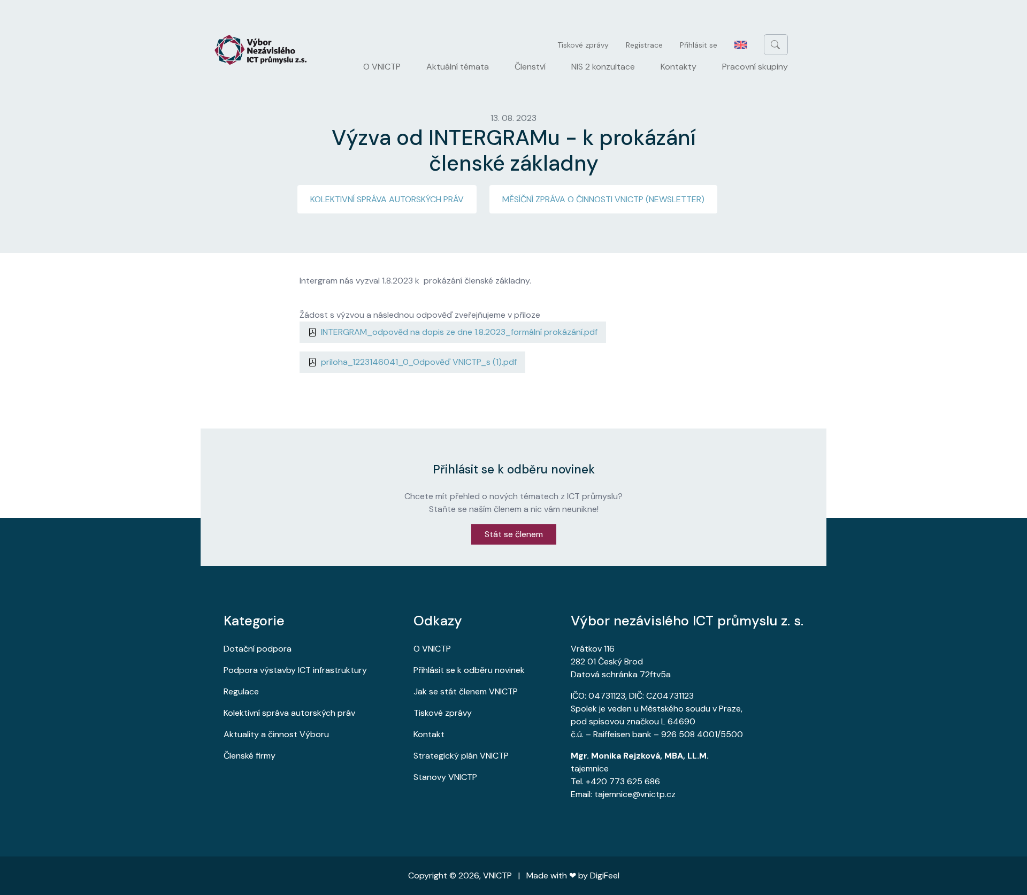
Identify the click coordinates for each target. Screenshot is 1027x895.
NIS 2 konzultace (603, 66)
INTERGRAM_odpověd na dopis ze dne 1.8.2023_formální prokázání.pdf (459, 332)
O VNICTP (382, 66)
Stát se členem (514, 534)
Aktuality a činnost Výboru (276, 734)
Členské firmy (249, 755)
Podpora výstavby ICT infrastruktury (295, 670)
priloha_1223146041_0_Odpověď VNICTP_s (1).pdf (419, 362)
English (740, 45)
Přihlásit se (698, 45)
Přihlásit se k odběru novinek (469, 670)
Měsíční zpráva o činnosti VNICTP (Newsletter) (603, 199)
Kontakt (428, 734)
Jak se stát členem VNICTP (465, 691)
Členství (530, 66)
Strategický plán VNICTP (461, 755)
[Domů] (264, 50)
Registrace (644, 45)
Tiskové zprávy (583, 45)
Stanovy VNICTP (445, 777)
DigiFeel (604, 875)
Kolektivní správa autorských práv (387, 199)
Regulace (241, 691)
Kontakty (678, 66)
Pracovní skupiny (755, 66)
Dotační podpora (258, 648)
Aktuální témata (457, 66)
